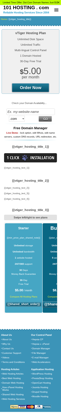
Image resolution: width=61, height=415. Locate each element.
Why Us (6, 344)
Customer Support (11, 353)
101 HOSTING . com (26, 7)
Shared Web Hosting (13, 394)
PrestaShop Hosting (42, 378)
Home (4, 19)
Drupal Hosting (39, 392)
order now (30, 87)
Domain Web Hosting (13, 382)
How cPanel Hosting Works (12, 388)
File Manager (39, 353)
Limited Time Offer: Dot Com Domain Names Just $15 (30, 2)
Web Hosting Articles (12, 373)
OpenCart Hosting (41, 382)
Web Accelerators (41, 362)
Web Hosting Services (13, 399)
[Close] (58, 2)
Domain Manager (41, 348)
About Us (7, 339)
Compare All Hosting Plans (23, 296)
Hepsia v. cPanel (40, 344)
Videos (5, 357)
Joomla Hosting (40, 387)
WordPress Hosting (42, 373)
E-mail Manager (40, 357)
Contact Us (8, 348)
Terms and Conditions (13, 362)
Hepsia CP (37, 339)
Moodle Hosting (40, 396)
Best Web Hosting (11, 378)
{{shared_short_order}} (23, 304)
